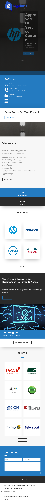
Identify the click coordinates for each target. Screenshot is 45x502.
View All (22, 266)
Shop (10, 83)
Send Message (34, 473)
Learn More (8, 179)
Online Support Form (22, 342)
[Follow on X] (22, 479)
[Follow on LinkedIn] (26, 479)
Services (7, 297)
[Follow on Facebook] (19, 479)
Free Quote (10, 117)
